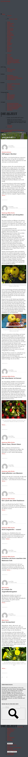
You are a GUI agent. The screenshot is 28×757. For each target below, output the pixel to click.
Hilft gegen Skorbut (9, 154)
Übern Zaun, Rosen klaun (11, 444)
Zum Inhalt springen (5, 1)
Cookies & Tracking (12, 751)
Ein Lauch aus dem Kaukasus (13, 500)
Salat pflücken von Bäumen (12, 473)
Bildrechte (10, 743)
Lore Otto (11, 145)
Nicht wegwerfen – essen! (11, 529)
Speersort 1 (8, 137)
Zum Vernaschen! (8, 622)
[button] (3, 14)
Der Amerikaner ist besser (11, 378)
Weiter (4, 195)
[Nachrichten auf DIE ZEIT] (9, 114)
